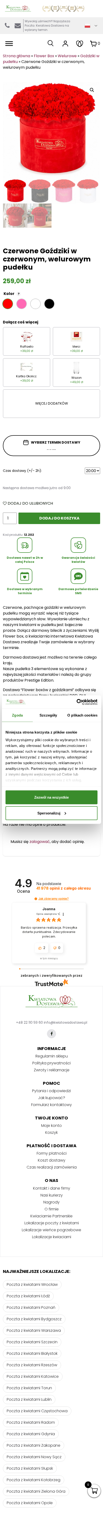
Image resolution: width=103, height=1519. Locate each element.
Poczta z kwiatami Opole (30, 1503)
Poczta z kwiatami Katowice (33, 1376)
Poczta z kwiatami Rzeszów (32, 1365)
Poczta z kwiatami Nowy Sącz (34, 1457)
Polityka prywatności (51, 1063)
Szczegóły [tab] (48, 715)
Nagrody (51, 1202)
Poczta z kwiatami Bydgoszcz (34, 1319)
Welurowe (67, 56)
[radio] (7, 304)
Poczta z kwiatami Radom (31, 1422)
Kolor (12, 293)
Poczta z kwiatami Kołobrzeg (33, 1480)
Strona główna (16, 56)
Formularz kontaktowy (51, 1104)
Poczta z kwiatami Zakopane (33, 1445)
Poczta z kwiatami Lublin (29, 1399)
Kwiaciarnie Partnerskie (51, 1216)
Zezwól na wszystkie (51, 797)
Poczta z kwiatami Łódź (28, 1296)
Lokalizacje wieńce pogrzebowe (51, 1230)
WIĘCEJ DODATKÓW (51, 403)
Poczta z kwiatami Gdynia (31, 1434)
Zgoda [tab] (17, 715)
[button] (35, 898)
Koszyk (51, 1132)
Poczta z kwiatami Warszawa (34, 1330)
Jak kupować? (51, 1098)
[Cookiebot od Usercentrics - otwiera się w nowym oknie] (76, 702)
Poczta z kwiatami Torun (29, 1388)
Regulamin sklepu (51, 1056)
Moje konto (51, 1125)
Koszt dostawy (51, 1160)
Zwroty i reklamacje (51, 1070)
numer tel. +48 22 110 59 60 (7, 25)
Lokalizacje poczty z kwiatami (51, 1223)
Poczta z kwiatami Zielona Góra (36, 1491)
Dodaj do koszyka (59, 518)
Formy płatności (52, 1153)
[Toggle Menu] (9, 43)
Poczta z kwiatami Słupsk (30, 1468)
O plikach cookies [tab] (82, 715)
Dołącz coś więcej (20, 322)
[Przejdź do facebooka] (51, 1033)
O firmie (52, 1209)
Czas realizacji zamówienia (52, 1167)
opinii (63, 888)
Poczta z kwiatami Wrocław (32, 1284)
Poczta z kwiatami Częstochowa (37, 1411)
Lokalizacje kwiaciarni (51, 1237)
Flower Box (44, 56)
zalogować (39, 841)
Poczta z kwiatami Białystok (32, 1353)
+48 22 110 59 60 (29, 1022)
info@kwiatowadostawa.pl (17, 25)
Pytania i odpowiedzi (51, 1091)
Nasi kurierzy (51, 1195)
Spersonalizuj (48, 813)
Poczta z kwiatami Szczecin (32, 1342)
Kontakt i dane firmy (51, 1188)
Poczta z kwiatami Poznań (31, 1307)
